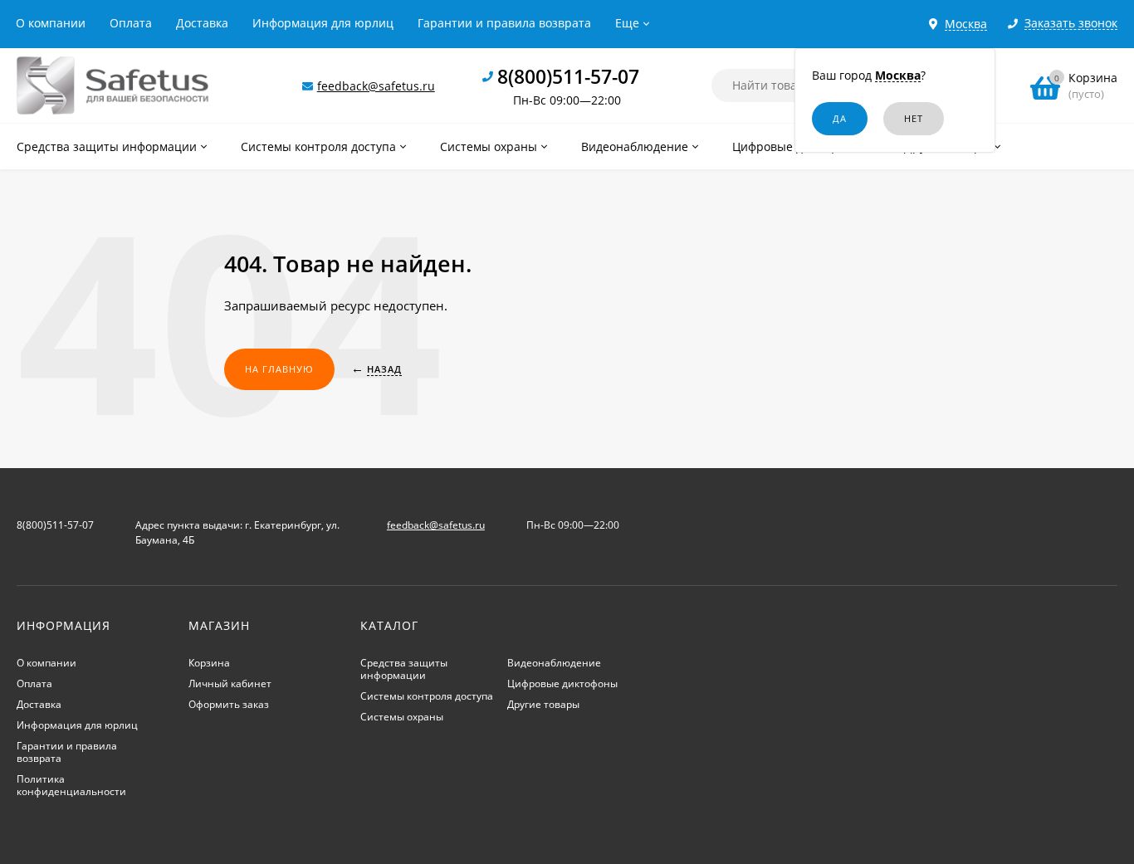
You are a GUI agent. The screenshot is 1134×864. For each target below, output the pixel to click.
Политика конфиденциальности (71, 785)
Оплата (131, 23)
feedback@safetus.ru (376, 86)
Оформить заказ (228, 704)
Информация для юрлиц (322, 23)
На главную (279, 369)
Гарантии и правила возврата (504, 23)
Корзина (209, 663)
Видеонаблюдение (554, 663)
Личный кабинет (229, 683)
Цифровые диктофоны (562, 683)
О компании (51, 23)
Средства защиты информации (403, 669)
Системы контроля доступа (426, 696)
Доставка (202, 23)
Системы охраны (401, 717)
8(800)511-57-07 (568, 76)
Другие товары (543, 704)
